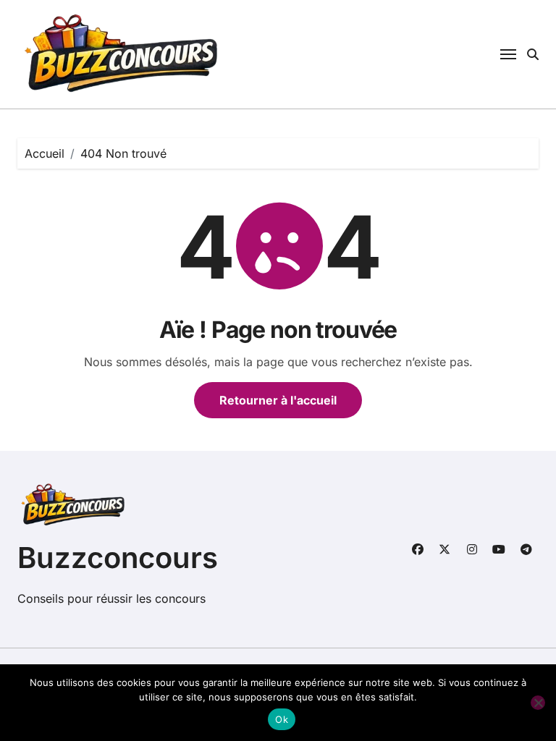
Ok (281, 719)
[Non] (538, 702)
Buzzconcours (117, 557)
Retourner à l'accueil (278, 400)
